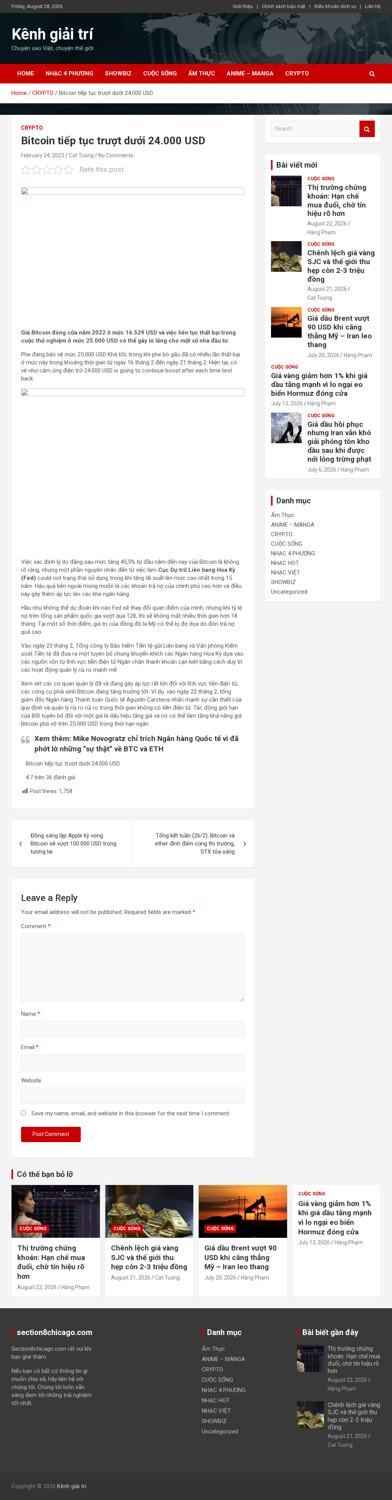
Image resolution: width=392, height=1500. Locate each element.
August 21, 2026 (327, 289)
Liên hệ (373, 6)
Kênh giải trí (52, 34)
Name (30, 1013)
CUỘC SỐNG (160, 73)
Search (367, 129)
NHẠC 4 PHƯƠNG (69, 73)
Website (31, 1080)
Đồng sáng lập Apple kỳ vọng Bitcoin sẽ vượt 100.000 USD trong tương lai (73, 843)
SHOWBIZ (118, 73)
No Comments (115, 155)
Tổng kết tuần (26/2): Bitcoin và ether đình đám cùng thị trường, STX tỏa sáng (195, 843)
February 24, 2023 (42, 155)
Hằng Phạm (321, 232)
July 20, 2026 (323, 355)
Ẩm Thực (201, 73)
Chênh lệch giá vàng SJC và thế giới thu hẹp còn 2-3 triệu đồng (341, 265)
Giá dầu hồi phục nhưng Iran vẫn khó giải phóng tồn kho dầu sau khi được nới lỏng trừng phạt (339, 442)
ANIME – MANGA (250, 73)
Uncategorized (289, 591)
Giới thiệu (243, 6)
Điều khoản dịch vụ (335, 6)
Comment (36, 926)
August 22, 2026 (327, 223)
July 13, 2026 (287, 403)
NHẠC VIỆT (285, 572)
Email (30, 1047)
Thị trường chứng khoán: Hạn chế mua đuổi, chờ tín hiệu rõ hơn (336, 200)
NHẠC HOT (285, 563)
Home (25, 73)
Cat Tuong (81, 155)
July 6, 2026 (321, 470)
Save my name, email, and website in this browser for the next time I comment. (130, 1113)
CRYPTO (297, 73)
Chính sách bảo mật (283, 6)
